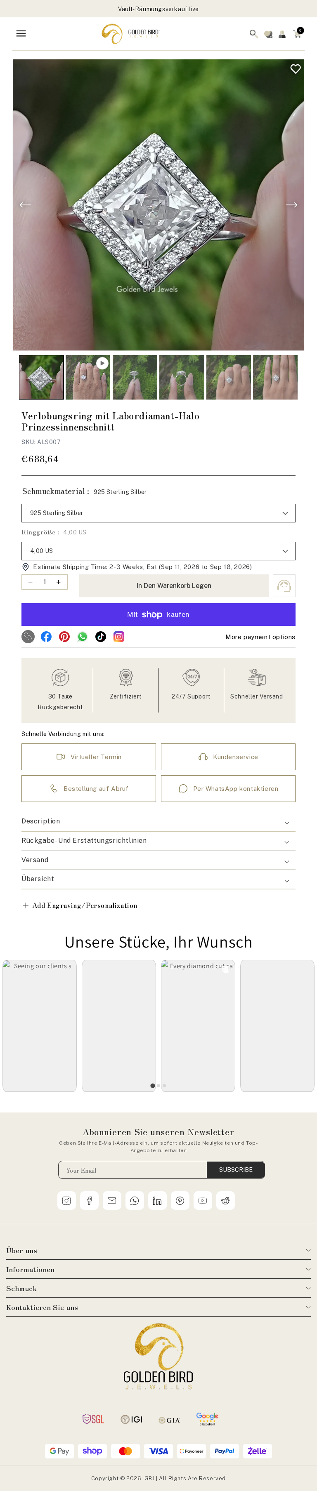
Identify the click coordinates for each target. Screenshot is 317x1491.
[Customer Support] (284, 585)
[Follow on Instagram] (118, 636)
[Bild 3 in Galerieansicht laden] (181, 377)
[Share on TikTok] (100, 636)
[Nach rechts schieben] (291, 205)
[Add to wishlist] (294, 67)
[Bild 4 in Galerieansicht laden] (228, 377)
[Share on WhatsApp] (82, 636)
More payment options (260, 636)
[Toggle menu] (21, 34)
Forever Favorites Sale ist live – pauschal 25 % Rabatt (158, 9)
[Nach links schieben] (26, 205)
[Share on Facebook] (46, 636)
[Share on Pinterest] (64, 636)
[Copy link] (28, 636)
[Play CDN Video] (88, 377)
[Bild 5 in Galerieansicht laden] (275, 377)
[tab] (152, 1086)
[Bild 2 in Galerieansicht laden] (135, 377)
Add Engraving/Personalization (79, 905)
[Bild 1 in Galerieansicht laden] (41, 377)
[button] (297, 34)
